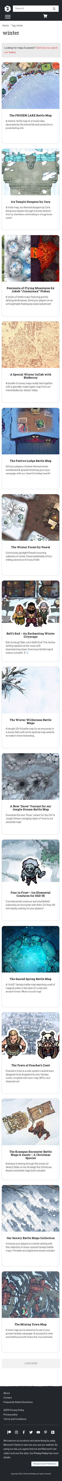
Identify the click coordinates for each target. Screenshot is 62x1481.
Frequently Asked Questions (18, 1402)
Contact (7, 1397)
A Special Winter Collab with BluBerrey (31, 362)
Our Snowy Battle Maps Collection (31, 1225)
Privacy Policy (41, 1453)
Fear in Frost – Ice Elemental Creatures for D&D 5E (31, 880)
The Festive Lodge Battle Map (31, 448)
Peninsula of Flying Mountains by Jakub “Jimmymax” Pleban (31, 275)
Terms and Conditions (14, 1419)
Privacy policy (10, 1414)
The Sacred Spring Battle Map (31, 966)
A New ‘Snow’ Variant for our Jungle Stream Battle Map (31, 793)
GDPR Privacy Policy (13, 1410)
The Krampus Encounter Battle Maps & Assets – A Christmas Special (31, 1139)
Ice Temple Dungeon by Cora (31, 189)
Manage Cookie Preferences (44, 1464)
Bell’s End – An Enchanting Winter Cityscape (31, 621)
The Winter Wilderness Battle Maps (31, 707)
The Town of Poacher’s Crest (31, 1053)
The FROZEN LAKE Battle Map (31, 103)
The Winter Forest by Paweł (31, 534)
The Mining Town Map (31, 1312)
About (6, 1393)
